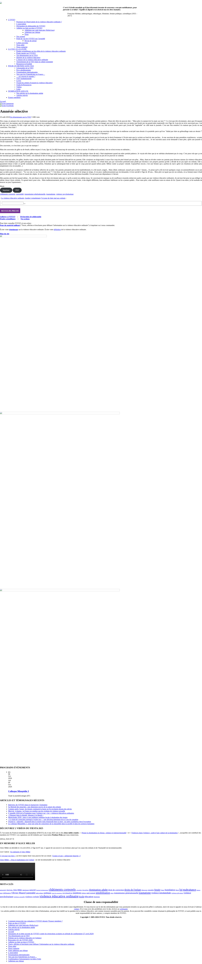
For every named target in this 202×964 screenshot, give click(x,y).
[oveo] (1, 3)
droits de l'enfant (132, 889)
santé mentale (90, 893)
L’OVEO (11, 20)
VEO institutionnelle (24, 79)
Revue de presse (31, 41)
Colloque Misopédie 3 (18, 791)
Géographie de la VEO (24, 68)
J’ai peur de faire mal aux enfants (53, 198)
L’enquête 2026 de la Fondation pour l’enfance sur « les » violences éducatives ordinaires (41, 813)
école (81, 896)
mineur (198, 890)
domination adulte (98, 889)
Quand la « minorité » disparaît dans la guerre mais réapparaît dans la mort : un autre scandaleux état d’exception (49, 822)
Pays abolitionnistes (23, 70)
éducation (89, 896)
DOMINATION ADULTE (18, 91)
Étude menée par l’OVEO (26, 53)
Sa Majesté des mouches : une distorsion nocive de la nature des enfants (34, 807)
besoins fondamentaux (42, 890)
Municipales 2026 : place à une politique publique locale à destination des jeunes (37, 817)
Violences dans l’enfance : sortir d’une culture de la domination (154, 833)
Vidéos (19, 87)
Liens (18, 89)
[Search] (24, 203)
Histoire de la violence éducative (28, 58)
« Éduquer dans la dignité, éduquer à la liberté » (25, 815)
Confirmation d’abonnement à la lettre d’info (24, 959)
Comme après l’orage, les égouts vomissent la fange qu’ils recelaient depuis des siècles (40, 809)
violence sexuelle (19, 897)
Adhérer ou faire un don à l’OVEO (29, 28)
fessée (157, 889)
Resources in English (24, 64)
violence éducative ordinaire (59, 896)
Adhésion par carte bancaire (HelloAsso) (40, 30)
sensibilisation (103, 892)
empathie (151, 890)
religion (84, 893)
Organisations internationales (27, 72)
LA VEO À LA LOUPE (17, 49)
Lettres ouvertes (22, 43)
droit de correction (116, 890)
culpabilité (79, 890)
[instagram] (7, 104)
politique (47, 893)
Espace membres (14, 97)
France (162, 890)
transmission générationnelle (35, 194)
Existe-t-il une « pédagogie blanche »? (66, 856)
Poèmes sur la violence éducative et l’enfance (24, 938)
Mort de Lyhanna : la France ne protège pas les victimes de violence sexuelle (36, 811)
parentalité (20, 194)
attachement (25, 890)
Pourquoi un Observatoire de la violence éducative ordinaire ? (39, 22)
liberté (177, 890)
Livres (18, 81)
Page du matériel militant (10, 225)
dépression (144, 890)
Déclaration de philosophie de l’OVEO (30, 26)
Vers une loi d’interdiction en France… (30, 74)
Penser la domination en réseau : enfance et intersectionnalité (104, 833)
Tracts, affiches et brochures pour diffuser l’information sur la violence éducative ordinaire (41, 944)
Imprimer (6, 190)
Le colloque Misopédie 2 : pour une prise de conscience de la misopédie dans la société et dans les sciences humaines (51, 824)
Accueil (3, 101)
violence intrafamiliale (161, 893)
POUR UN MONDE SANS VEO (21, 66)
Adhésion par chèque (32, 32)
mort (1, 893)
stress (112, 893)
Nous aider (20, 45)
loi (180, 889)
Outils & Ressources (23, 85)
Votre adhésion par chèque (18, 951)
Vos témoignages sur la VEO (27, 55)
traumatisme (50, 194)
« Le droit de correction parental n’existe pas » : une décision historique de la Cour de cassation (43, 819)
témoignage (13, 230)
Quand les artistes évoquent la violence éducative (34, 83)
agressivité (3, 890)
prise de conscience (57, 893)
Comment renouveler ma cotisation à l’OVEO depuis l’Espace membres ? (35, 921)
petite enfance (39, 893)
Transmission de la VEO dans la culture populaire (34, 62)
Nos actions (20, 36)
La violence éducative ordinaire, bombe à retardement (21, 198)
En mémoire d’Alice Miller (20, 852)
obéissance (7, 893)
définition (57, 230)
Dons (27, 34)
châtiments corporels (7, 194)
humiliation (170, 890)
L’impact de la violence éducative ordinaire (32, 60)
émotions (97, 897)
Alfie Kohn (9, 890)
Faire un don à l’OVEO (17, 923)
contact (76, 909)
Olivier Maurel (18, 892)
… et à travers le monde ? (25, 76)
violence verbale (32, 897)
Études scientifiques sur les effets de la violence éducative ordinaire (41, 51)
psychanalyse (67, 893)
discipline (85, 890)
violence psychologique (65, 194)
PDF (17, 190)
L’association (21, 24)
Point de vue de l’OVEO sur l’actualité (30, 39)
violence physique (177, 893)
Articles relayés (22, 95)
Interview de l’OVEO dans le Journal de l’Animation (27, 805)
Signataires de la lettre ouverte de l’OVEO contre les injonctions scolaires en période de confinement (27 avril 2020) (51, 934)
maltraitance (189, 889)
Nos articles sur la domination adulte (29, 93)
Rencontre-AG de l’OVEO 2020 (20, 940)
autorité (32, 890)
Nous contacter (21, 47)
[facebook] (7, 106)
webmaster (124, 909)
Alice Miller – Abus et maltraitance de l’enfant (17, 860)
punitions (77, 893)
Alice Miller (17, 890)
